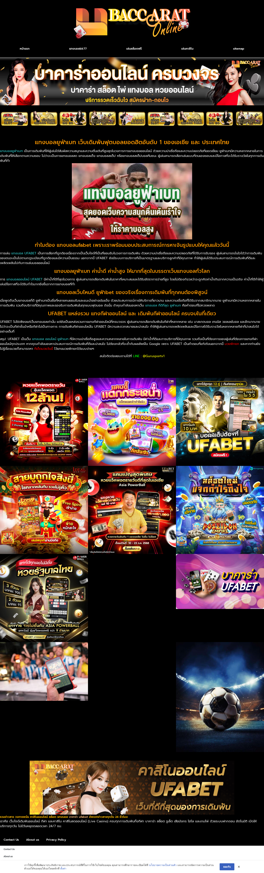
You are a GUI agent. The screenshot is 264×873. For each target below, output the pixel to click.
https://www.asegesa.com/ (212, 363)
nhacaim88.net (245, 363)
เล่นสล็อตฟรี (134, 49)
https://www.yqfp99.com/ (20, 368)
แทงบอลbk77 (78, 49)
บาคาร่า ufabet (78, 817)
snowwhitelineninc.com (18, 363)
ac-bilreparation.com (136, 363)
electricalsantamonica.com (57, 363)
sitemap (238, 49)
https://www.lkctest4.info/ (61, 368)
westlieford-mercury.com (99, 363)
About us (32, 840)
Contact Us (11, 840)
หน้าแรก (24, 49)
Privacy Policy (56, 840)
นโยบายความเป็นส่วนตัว (163, 865)
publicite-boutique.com (171, 363)
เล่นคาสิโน (187, 49)
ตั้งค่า (63, 868)
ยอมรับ (227, 866)
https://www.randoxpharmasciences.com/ (116, 368)
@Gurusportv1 (154, 356)
